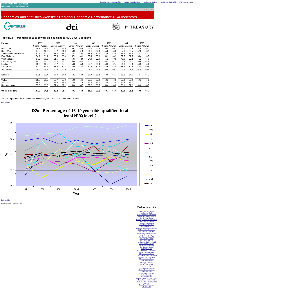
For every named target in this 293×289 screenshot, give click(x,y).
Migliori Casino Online (146, 254)
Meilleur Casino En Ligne (132, 2)
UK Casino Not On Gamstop (147, 230)
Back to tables (5, 102)
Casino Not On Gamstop (146, 244)
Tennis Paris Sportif (146, 260)
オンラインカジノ (146, 235)
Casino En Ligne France (146, 245)
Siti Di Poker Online (146, 218)
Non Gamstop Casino (146, 213)
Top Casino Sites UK (146, 240)
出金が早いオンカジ (146, 264)
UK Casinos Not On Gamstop (146, 250)
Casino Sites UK (146, 226)
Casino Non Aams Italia (146, 252)
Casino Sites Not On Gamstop (146, 233)
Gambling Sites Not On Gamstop (146, 220)
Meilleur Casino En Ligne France (146, 278)
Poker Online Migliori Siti (146, 280)
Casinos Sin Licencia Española (146, 216)
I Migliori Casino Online (146, 223)
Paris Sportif (146, 283)
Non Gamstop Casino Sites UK (146, 242)
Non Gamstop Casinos (150, 2)
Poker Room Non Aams (146, 285)
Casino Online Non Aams (146, 273)
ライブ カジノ (146, 266)
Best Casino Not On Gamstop (146, 215)
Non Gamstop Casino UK (146, 231)
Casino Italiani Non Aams (146, 225)
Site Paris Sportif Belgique (146, 257)
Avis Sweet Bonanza (146, 262)
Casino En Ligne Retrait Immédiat (110, 2)
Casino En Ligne (146, 276)
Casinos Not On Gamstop (146, 211)
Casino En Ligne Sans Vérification (146, 281)
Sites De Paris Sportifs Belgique (147, 255)
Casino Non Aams (146, 271)
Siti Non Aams (146, 286)
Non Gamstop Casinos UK (168, 2)
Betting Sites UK (146, 249)
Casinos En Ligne (146, 275)
